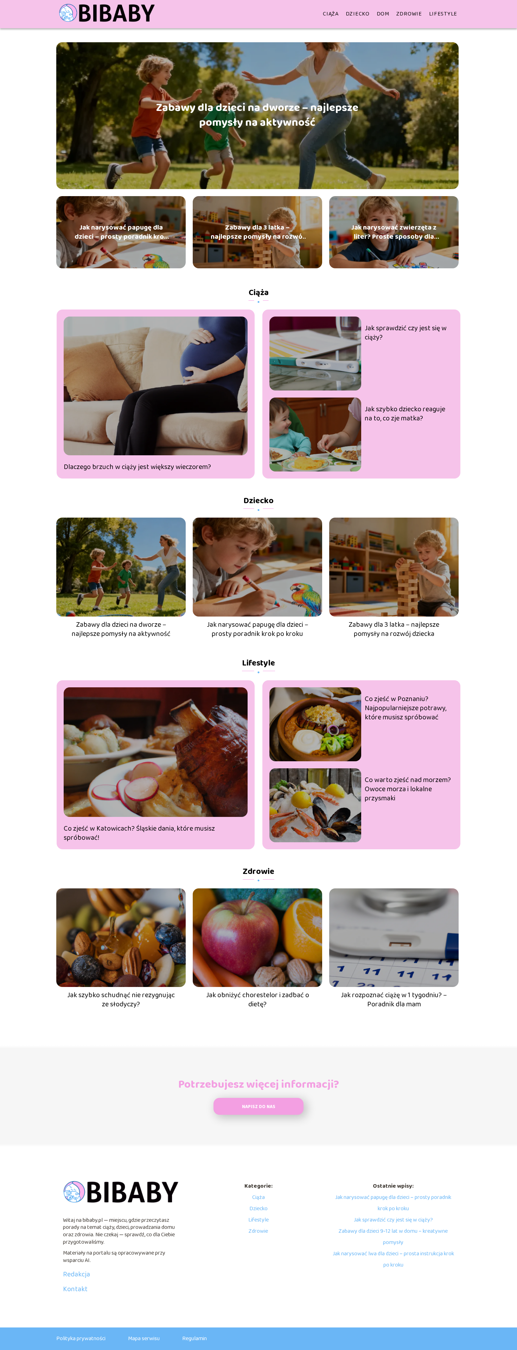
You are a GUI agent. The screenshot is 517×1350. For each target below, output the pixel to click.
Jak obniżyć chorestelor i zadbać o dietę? (257, 999)
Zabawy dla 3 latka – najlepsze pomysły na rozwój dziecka (258, 232)
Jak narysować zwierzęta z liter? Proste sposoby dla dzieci (393, 232)
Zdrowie (409, 14)
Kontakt (75, 1289)
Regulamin (194, 1338)
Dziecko (358, 14)
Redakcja (76, 1274)
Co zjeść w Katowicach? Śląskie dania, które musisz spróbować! (139, 833)
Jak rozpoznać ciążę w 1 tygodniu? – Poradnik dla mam (394, 999)
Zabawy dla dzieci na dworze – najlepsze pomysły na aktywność (257, 115)
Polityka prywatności (81, 1338)
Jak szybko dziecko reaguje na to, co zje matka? (405, 414)
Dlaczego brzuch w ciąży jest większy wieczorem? (137, 466)
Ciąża (331, 14)
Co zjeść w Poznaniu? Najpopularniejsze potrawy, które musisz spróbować (405, 708)
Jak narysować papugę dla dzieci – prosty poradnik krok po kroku (121, 232)
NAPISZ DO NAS (258, 1107)
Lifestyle (443, 14)
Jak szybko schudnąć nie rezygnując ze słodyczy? (121, 999)
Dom (383, 14)
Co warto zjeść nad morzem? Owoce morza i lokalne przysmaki (408, 789)
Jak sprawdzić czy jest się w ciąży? (406, 333)
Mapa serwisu (144, 1338)
